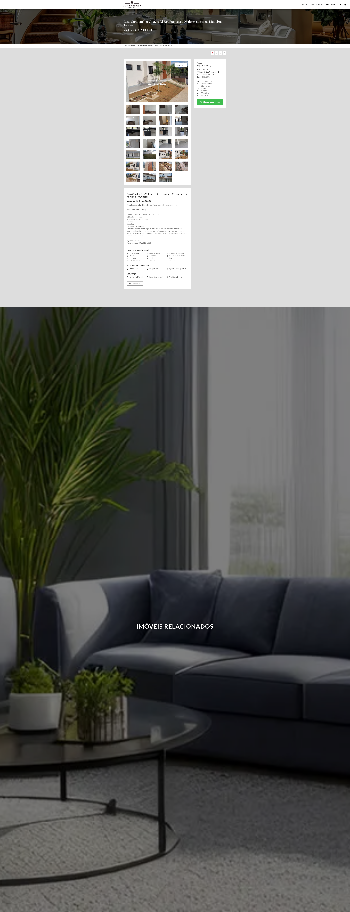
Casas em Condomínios (144, 45)
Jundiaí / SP (157, 45)
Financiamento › (317, 5)
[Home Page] (345, 4)
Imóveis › (305, 5)
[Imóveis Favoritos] (340, 4)
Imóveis (127, 45)
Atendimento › (331, 5)
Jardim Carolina (167, 45)
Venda (133, 45)
